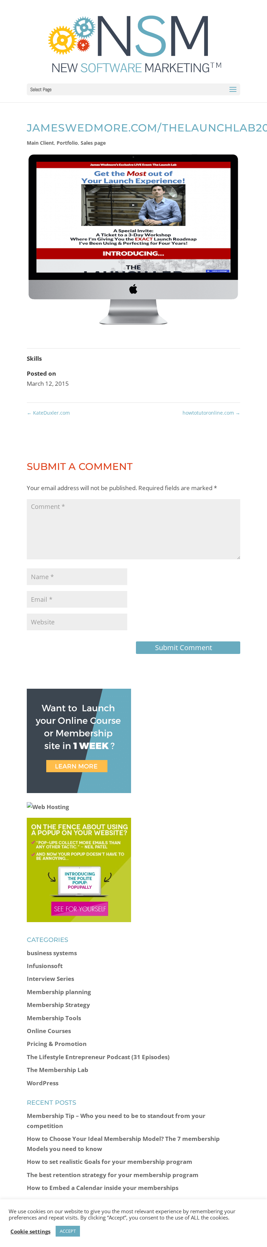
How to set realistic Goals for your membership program (109, 1162)
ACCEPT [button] (68, 1231)
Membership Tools (54, 1018)
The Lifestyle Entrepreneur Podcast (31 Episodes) (98, 1057)
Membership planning (59, 992)
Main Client (40, 142)
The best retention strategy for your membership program (113, 1175)
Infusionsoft (45, 966)
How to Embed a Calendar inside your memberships (102, 1188)
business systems (52, 953)
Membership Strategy (58, 1005)
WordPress (42, 1083)
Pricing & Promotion (57, 1044)
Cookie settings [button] (30, 1231)
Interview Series (50, 979)
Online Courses (49, 1031)
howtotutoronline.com (211, 412)
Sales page (93, 142)
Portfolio (67, 142)
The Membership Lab (57, 1070)
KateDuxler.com (48, 412)
